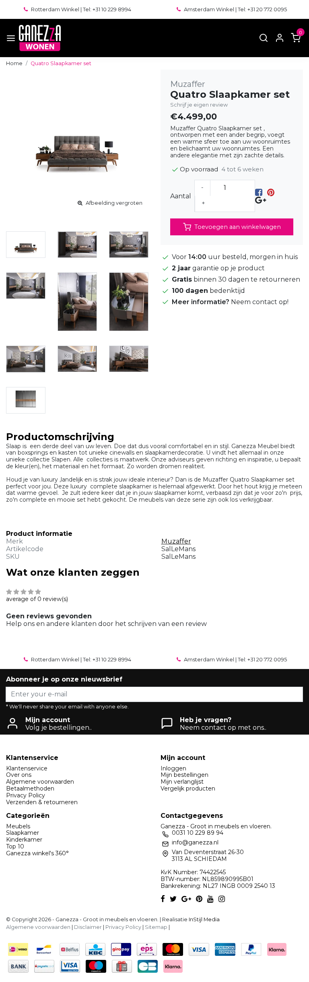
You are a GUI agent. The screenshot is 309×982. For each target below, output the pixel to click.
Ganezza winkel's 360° (37, 853)
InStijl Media (203, 919)
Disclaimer (88, 927)
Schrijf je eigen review (199, 105)
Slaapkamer (22, 832)
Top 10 (15, 846)
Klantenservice (26, 768)
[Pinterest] (270, 192)
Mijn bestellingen (184, 774)
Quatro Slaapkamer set (61, 63)
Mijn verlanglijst (182, 781)
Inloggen (173, 768)
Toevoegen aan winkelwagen (237, 227)
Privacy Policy (25, 795)
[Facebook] (258, 192)
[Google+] (260, 200)
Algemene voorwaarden (40, 781)
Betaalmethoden (30, 788)
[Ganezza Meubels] (40, 38)
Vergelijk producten (188, 788)
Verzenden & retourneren (42, 802)
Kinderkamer (24, 839)
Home (14, 63)
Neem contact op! (259, 302)
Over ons (18, 774)
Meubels (18, 826)
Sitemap (156, 927)
